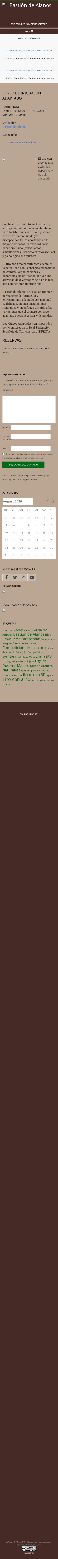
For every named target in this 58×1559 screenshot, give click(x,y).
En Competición (33, 652)
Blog (48, 634)
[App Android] (3, 611)
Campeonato (32, 639)
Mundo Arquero (41, 666)
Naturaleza (11, 670)
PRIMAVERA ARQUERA (12, 675)
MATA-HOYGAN (20, 476)
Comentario (6, 391)
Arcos (20, 630)
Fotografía (37, 656)
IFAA (49, 656)
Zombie (6, 684)
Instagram (9, 661)
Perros (45, 670)
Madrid (23, 665)
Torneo (34, 680)
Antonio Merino (8, 630)
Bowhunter (11, 639)
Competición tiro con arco (25, 647)
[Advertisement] (29, 1498)
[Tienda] (3, 592)
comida (34, 644)
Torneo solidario (44, 680)
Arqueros (40, 630)
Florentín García (21, 657)
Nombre (6, 429)
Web (4, 449)
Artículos (7, 634)
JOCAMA (19, 662)
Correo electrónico (6, 440)
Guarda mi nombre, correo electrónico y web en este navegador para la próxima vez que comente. (27, 456)
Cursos (20, 652)
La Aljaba (28, 661)
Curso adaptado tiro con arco (22, 142)
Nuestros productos (31, 670)
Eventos (8, 656)
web (53, 680)
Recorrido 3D (34, 674)
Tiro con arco (16, 679)
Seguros (49, 675)
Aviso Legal (29, 1552)
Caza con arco (21, 643)
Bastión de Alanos (14, 126)
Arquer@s (29, 630)
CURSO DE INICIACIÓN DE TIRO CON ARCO (29, 50)
